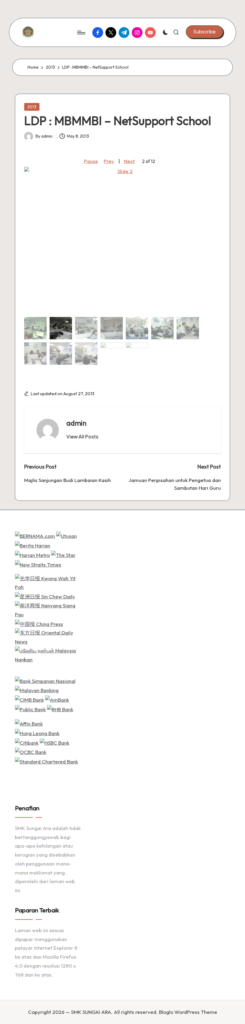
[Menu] (81, 32)
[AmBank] (57, 699)
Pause (91, 161)
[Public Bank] (30, 709)
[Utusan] (66, 535)
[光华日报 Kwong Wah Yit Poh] (48, 582)
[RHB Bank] (60, 709)
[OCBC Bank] (30, 751)
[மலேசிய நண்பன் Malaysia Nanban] (48, 654)
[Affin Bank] (29, 723)
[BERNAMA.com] (35, 535)
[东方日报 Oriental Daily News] (48, 636)
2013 (31, 107)
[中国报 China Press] (39, 623)
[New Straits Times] (38, 564)
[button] (204, 31)
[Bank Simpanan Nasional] (45, 680)
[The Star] (63, 554)
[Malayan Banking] (37, 689)
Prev (109, 161)
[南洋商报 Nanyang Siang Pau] (48, 609)
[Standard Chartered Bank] (46, 761)
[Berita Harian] (32, 545)
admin (76, 422)
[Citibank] (27, 742)
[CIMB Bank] (29, 699)
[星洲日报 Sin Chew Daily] (45, 596)
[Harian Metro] (32, 554)
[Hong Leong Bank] (37, 732)
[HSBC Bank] (54, 742)
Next (129, 161)
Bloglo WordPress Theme (188, 1012)
